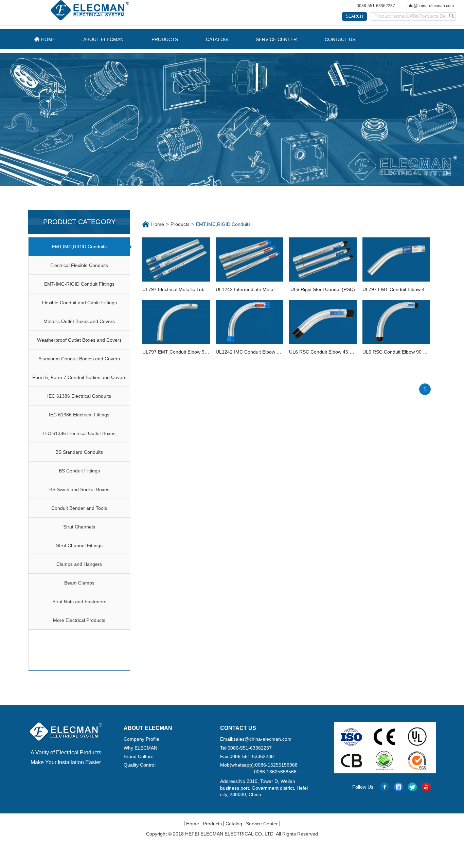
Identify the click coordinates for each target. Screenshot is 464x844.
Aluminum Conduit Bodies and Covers (79, 358)
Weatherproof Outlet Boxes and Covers (79, 340)
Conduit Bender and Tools (79, 508)
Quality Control (140, 765)
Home (157, 224)
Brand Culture (139, 756)
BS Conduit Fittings (79, 470)
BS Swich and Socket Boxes (79, 489)
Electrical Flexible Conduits (79, 265)
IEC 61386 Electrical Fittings (79, 414)
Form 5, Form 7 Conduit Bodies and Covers (79, 377)
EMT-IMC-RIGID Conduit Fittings (79, 284)
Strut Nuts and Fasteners (79, 601)
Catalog (217, 39)
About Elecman (103, 39)
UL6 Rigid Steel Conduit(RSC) (322, 289)
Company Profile (141, 739)
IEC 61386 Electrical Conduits (79, 396)
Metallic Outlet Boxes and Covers (79, 321)
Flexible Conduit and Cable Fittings (79, 302)
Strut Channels (79, 526)
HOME (48, 39)
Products (164, 39)
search (354, 16)
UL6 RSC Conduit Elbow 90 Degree (396, 352)
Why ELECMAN (140, 748)
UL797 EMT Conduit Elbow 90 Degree (176, 352)
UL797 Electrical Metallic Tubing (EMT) (176, 289)
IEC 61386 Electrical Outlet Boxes (79, 433)
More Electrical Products (79, 620)
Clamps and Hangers (79, 564)
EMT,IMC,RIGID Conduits (79, 246)
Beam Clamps (79, 583)
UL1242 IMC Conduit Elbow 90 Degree (249, 352)
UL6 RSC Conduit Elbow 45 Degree (323, 352)
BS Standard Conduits (79, 452)
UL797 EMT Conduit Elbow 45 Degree (396, 289)
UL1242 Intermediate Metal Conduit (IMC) (249, 289)
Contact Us (340, 39)
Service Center (276, 39)
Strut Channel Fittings (79, 545)
